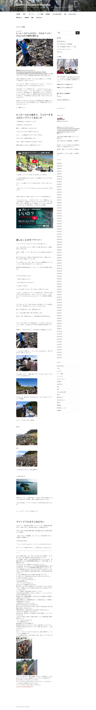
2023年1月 (59, 200)
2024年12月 (59, 165)
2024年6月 (59, 168)
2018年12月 (59, 299)
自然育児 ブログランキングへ (62, 121)
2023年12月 (59, 176)
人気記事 (18, 14)
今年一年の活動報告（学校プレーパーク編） (67, 46)
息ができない (60, 51)
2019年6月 (59, 284)
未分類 (58, 402)
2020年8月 (59, 250)
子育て (24, 14)
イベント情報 (40, 14)
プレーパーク (31, 14)
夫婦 (65, 14)
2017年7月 (59, 344)
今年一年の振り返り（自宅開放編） (65, 44)
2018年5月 (59, 318)
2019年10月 (59, 273)
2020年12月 (59, 239)
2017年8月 (59, 341)
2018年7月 (59, 312)
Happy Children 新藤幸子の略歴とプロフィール (67, 136)
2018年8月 (59, 310)
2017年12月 (59, 331)
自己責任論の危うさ (61, 41)
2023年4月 (59, 194)
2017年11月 (59, 333)
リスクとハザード (61, 379)
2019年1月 (59, 297)
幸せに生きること (61, 400)
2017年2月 (59, 357)
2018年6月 (59, 315)
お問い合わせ (39, 17)
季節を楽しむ (19, 17)
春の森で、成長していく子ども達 (64, 149)
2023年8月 (59, 184)
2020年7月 (59, 252)
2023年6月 (59, 189)
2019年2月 (59, 294)
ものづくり (59, 371)
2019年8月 (59, 278)
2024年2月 (59, 173)
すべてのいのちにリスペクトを (64, 49)
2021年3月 (59, 231)
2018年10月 (59, 305)
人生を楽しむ (60, 384)
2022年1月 (59, 213)
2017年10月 (59, 336)
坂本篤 (58, 138)
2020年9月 (59, 247)
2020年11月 (59, 242)
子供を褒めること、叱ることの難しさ (65, 153)
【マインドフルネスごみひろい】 (24, 686)
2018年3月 (59, 323)
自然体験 (48, 14)
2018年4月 (59, 320)
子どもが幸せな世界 (56, 14)
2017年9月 (59, 339)
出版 (58, 386)
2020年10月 (59, 244)
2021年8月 (59, 221)
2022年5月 (59, 208)
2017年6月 (59, 347)
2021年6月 (59, 223)
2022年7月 (59, 205)
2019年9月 (59, 276)
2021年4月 (59, 229)
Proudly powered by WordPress (23, 706)
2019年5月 (59, 286)
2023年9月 (59, 181)
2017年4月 (59, 352)
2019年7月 (59, 281)
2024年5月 (59, 171)
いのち (58, 368)
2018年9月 (59, 307)
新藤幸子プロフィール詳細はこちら (65, 84)
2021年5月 (59, 226)
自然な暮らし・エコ (61, 407)
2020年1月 (59, 265)
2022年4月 (59, 210)
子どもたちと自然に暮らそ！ (63, 99)
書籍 (32, 17)
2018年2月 (59, 326)
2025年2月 (59, 163)
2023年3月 (59, 197)
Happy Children (72, 14)
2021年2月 (59, 234)
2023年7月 (59, 186)
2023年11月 (59, 179)
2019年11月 (59, 270)
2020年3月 (59, 260)
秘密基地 (27, 17)
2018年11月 (59, 302)
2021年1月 (59, 236)
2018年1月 (59, 328)
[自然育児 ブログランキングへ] (61, 119)
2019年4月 (59, 289)
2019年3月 (59, 291)
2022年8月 (59, 202)
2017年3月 (59, 354)
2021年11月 (59, 215)
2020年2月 (59, 263)
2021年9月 (59, 218)
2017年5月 (59, 349)
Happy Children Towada (33, 5)
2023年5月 (59, 192)
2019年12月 (59, 268)
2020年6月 (59, 255)
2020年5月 (59, 257)
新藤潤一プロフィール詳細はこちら (65, 87)
